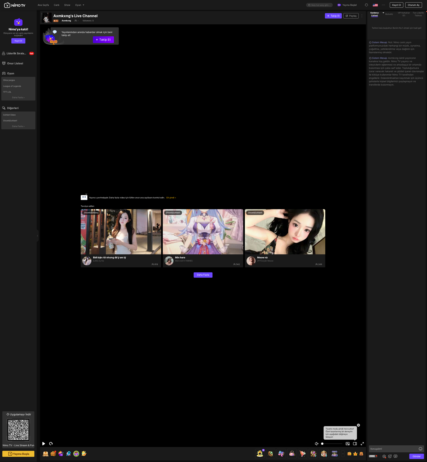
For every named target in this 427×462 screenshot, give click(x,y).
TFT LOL (7, 92)
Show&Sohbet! (10, 120)
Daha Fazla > (18, 97)
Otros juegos (9, 80)
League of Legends (12, 86)
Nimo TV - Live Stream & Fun (18, 430)
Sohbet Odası (9, 115)
